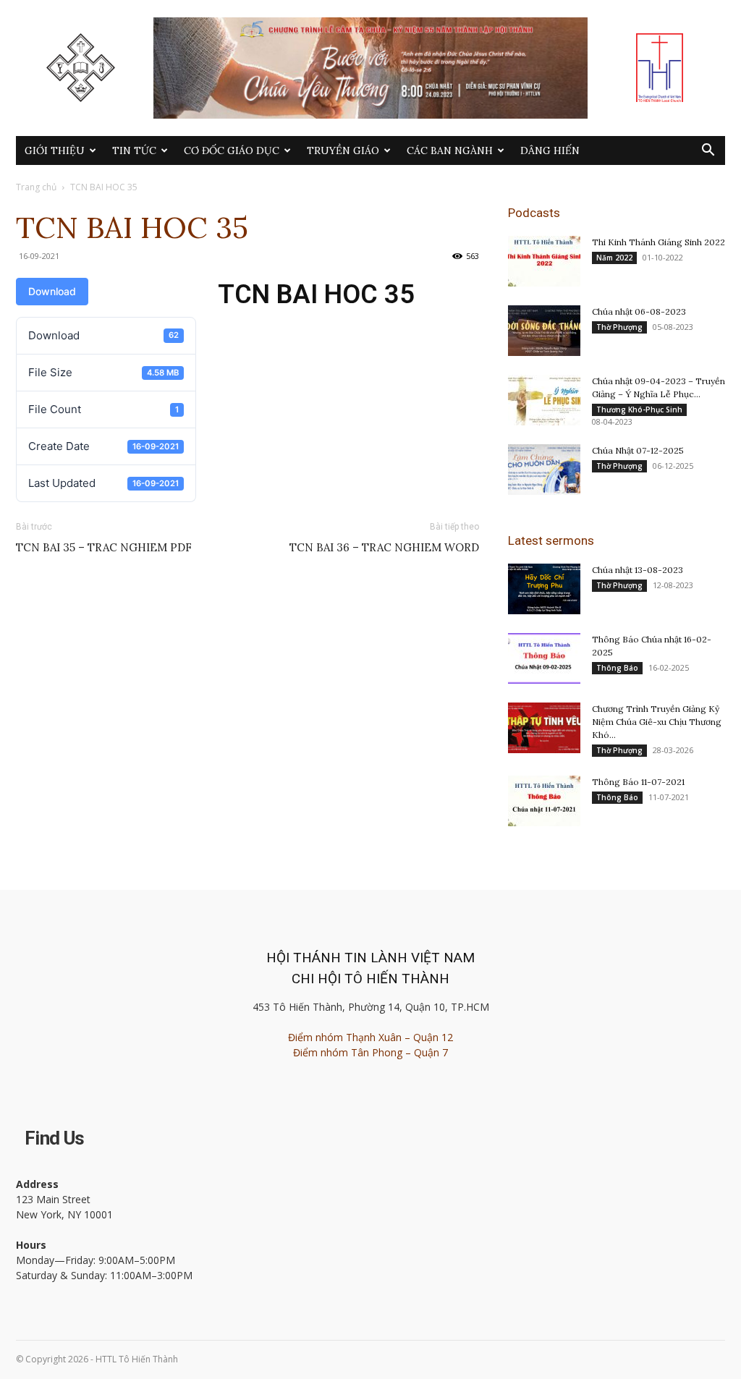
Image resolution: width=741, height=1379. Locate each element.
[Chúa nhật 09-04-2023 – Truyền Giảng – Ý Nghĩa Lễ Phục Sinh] (544, 400)
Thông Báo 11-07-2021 (638, 781)
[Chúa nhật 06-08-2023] (544, 330)
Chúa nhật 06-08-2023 (639, 311)
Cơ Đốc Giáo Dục (231, 150)
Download (52, 291)
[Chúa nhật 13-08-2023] (544, 589)
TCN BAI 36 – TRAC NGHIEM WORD (384, 547)
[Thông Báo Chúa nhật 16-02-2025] (544, 658)
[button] (707, 151)
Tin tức (134, 150)
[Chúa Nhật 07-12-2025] (544, 469)
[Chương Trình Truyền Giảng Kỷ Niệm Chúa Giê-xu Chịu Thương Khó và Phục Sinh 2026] (544, 728)
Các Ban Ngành (450, 150)
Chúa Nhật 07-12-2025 (638, 450)
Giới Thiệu (55, 150)
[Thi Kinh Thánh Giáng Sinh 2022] (544, 261)
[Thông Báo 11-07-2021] (544, 801)
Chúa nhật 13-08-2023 (637, 569)
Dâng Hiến (550, 150)
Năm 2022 (614, 258)
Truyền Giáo (343, 150)
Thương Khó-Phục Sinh (639, 409)
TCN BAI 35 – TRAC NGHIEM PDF (104, 547)
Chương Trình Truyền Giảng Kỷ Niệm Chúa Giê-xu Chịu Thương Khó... (656, 721)
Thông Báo (617, 668)
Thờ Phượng (619, 327)
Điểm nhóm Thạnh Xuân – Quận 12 (370, 1037)
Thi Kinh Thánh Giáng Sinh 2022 (658, 242)
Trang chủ (36, 187)
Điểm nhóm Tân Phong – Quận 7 (370, 1052)
